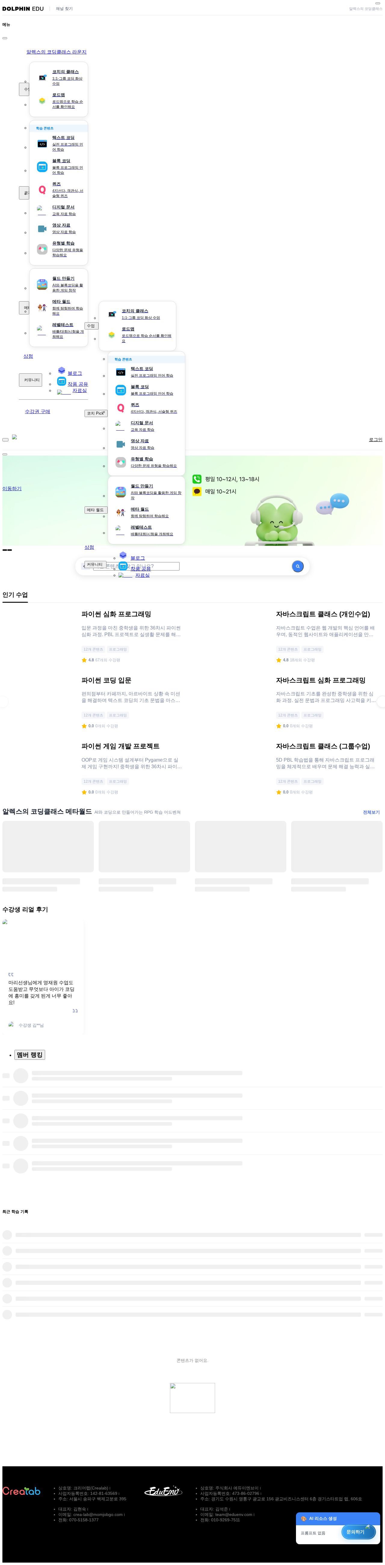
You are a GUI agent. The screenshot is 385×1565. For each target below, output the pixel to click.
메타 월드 (26, 307)
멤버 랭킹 (30, 1054)
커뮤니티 (32, 380)
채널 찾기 (64, 8)
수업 (26, 89)
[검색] (298, 566)
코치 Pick (26, 192)
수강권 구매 (37, 411)
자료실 (142, 575)
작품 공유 (141, 568)
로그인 (376, 439)
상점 (28, 356)
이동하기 (12, 488)
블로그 (138, 558)
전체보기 (371, 812)
